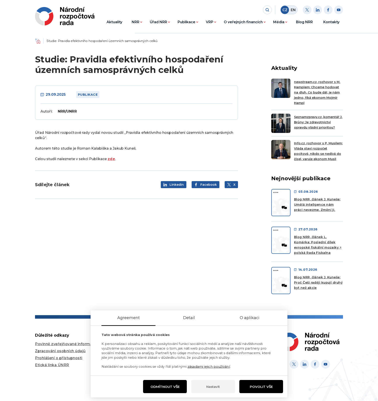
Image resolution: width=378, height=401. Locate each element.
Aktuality (114, 22)
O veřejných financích (243, 22)
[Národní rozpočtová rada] (64, 16)
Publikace (186, 22)
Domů (37, 41)
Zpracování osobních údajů (60, 351)
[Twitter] (307, 9)
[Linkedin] (317, 9)
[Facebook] (328, 9)
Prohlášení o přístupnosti (58, 358)
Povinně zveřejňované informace (66, 344)
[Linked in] (304, 364)
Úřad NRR (158, 22)
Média (278, 22)
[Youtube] (338, 9)
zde (111, 159)
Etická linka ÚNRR (52, 365)
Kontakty (331, 22)
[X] (294, 364)
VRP (209, 22)
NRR (135, 22)
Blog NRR (304, 22)
